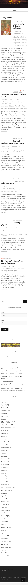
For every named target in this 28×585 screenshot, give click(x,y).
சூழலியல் (3, 476)
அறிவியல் (3, 413)
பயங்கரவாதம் (4, 510)
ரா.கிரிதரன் (4, 266)
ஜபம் (15, 101)
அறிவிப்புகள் (4, 410)
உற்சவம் (23, 105)
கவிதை (3, 456)
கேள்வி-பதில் (4, 459)
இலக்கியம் (15, 138)
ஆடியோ (6, 190)
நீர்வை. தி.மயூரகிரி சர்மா (7, 99)
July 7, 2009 (11, 266)
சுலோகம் (6, 103)
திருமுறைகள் (22, 234)
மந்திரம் (13, 108)
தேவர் (13, 105)
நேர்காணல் (4, 504)
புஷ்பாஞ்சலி (18, 101)
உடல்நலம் (3, 436)
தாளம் (11, 151)
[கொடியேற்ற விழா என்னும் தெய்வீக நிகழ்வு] (6, 90)
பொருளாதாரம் (4, 527)
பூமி (15, 105)
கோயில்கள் (4, 462)
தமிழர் (14, 151)
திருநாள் (10, 105)
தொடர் (15, 271)
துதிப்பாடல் (6, 235)
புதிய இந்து (4, 518)
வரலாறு (3, 538)
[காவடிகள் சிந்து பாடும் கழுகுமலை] (6, 178)
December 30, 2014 (18, 33)
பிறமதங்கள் (4, 516)
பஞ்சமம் (11, 270)
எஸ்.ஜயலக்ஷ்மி (5, 186)
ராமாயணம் (4, 536)
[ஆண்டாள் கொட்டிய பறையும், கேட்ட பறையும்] (6, 138)
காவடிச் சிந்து (11, 191)
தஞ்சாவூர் (22, 36)
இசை (18, 21)
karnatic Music (6, 268)
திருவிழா (21, 108)
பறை (23, 150)
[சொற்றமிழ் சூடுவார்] (6, 220)
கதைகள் (3, 444)
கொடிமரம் (17, 108)
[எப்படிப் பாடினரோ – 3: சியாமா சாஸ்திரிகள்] (6, 27)
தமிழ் (25, 150)
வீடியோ (3, 550)
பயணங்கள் (4, 513)
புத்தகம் (20, 219)
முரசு (17, 106)
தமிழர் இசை (11, 271)
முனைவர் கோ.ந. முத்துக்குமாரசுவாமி (9, 227)
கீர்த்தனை (24, 39)
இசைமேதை (19, 45)
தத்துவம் (3, 481)
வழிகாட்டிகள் (4, 541)
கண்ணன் (7, 150)
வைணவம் (20, 138)
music (8, 270)
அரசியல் (3, 407)
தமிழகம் (6, 105)
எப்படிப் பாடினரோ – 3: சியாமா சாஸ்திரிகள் (19, 26)
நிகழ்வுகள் (3, 501)
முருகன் (10, 190)
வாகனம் (7, 106)
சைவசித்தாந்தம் (12, 106)
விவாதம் (3, 544)
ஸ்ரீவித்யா (20, 40)
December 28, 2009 (15, 146)
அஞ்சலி (3, 402)
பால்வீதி (16, 151)
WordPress (22, 577)
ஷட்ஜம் (20, 268)
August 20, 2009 (5, 230)
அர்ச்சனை (10, 108)
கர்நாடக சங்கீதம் (23, 37)
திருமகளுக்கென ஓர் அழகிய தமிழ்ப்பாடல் (11, 368)
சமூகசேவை (4, 464)
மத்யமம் (5, 270)
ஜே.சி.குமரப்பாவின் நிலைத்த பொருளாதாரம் (12, 373)
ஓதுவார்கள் (3, 234)
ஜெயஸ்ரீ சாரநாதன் (5, 146)
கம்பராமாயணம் (5, 447)
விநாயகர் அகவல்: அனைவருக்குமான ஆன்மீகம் (13, 371)
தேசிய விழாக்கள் (5, 490)
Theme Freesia (16, 577)
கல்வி (2, 453)
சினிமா (3, 470)
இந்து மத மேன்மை (5, 425)
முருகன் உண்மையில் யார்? (7, 381)
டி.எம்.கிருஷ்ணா (21, 42)
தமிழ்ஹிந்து (3, 577)
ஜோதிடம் (7, 151)
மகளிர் (3, 530)
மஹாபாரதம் (4, 533)
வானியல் (25, 151)
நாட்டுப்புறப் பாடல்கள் (7, 188)
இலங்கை (5, 108)
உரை (10, 150)
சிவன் (7, 234)
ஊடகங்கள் (4, 442)
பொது (20, 90)
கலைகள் (14, 21)
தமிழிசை (6, 271)
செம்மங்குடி (19, 39)
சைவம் (13, 190)
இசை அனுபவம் (17, 36)
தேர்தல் (3, 493)
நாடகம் (3, 499)
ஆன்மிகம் (20, 178)
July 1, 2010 (16, 99)
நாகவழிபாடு (19, 105)
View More (5, 83)
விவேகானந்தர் (4, 547)
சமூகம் (3, 467)
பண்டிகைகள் (15, 90)
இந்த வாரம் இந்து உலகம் (7, 422)
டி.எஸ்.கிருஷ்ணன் (17, 31)
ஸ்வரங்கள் (11, 268)
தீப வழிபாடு (23, 106)
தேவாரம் (17, 234)
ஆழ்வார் (20, 150)
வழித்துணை (6, 191)
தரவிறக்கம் (4, 484)
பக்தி (12, 150)
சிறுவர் (3, 473)
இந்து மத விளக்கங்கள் (6, 427)
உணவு (2, 439)
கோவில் (11, 101)
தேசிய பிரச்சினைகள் (6, 487)
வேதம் (19, 106)
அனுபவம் (22, 21)
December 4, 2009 (14, 186)
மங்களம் (4, 101)
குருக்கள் (8, 101)
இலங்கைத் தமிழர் (5, 433)
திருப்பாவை (16, 150)
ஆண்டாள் (21, 151)
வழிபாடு (22, 101)
